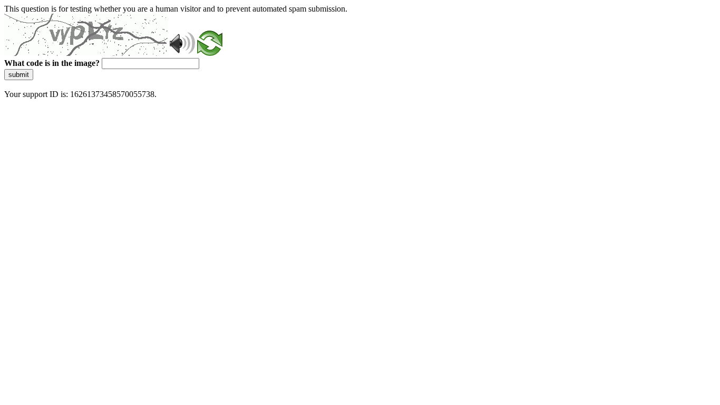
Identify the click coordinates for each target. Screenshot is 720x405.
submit (18, 75)
